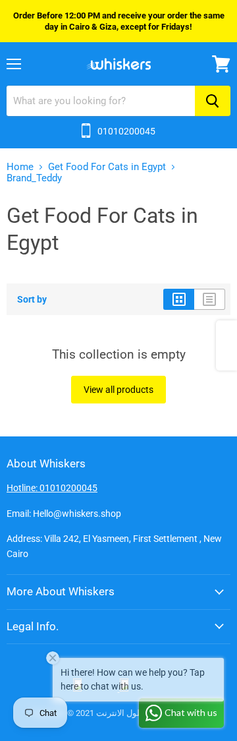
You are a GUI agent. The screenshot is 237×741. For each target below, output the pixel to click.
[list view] (209, 299)
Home (20, 167)
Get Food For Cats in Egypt (107, 167)
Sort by (32, 299)
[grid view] (178, 299)
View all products (118, 389)
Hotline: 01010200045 (52, 488)
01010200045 (126, 131)
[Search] (212, 101)
